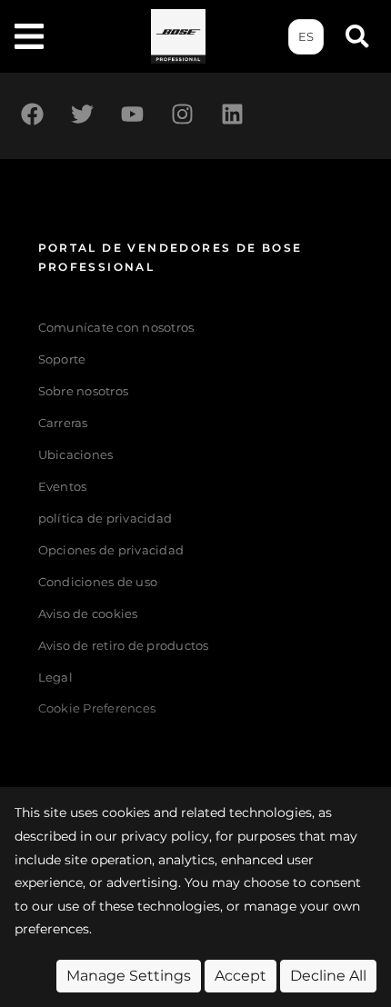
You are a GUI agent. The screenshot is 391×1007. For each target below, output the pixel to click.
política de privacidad (105, 518)
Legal (55, 677)
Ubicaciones (76, 455)
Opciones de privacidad (111, 550)
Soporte (62, 359)
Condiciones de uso (98, 582)
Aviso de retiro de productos (123, 646)
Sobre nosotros (83, 391)
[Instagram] (182, 113)
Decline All (328, 975)
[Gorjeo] (82, 113)
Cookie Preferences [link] (97, 709)
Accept (240, 975)
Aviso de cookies (88, 614)
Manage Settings (128, 975)
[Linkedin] (232, 113)
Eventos (62, 487)
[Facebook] (32, 113)
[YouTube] (132, 113)
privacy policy (165, 836)
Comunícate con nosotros (116, 327)
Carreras (63, 423)
